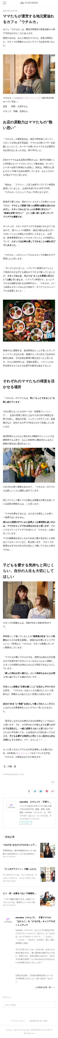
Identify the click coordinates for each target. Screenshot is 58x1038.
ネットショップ (33, 97)
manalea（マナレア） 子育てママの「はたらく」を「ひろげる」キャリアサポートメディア (35, 921)
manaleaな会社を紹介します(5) (13, 774)
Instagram (18, 97)
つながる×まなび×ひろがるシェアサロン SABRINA (27, 844)
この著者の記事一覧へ (43, 987)
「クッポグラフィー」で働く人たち (19, 868)
